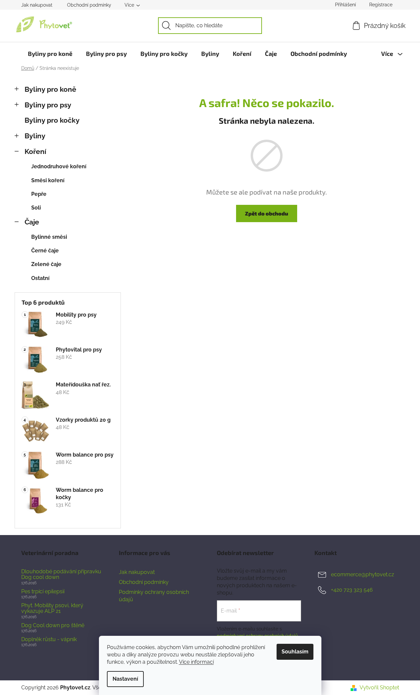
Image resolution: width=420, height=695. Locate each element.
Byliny (35, 136)
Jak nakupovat (36, 5)
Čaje (32, 222)
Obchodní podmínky (89, 5)
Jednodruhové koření (58, 166)
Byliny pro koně (50, 89)
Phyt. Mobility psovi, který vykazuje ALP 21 (52, 608)
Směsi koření (47, 180)
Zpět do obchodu (266, 213)
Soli (36, 208)
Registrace (380, 4)
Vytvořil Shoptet (379, 687)
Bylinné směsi (49, 237)
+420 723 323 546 (352, 590)
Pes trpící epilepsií (42, 592)
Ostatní (40, 278)
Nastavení (125, 679)
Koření (35, 151)
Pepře (38, 194)
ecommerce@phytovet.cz (362, 574)
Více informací (196, 662)
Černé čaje (45, 250)
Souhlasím (295, 651)
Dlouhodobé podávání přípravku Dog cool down (61, 574)
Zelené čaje (46, 264)
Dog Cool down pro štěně (52, 625)
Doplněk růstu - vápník (49, 639)
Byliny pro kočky (52, 120)
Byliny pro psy (48, 105)
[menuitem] (50, 53)
